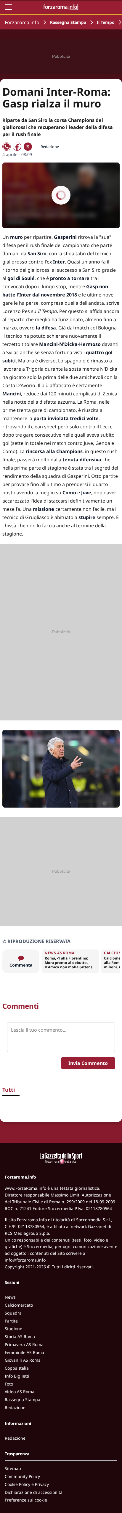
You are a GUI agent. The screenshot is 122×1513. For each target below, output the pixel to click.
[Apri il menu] (8, 7)
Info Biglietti (17, 1376)
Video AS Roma (19, 1391)
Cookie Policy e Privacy (27, 1484)
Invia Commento (88, 1063)
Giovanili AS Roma (23, 1360)
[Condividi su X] (28, 146)
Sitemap (13, 1468)
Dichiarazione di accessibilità (33, 1492)
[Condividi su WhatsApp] (6, 146)
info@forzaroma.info (25, 1260)
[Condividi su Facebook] (17, 146)
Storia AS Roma (20, 1336)
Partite (11, 1321)
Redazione (15, 1407)
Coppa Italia (17, 1368)
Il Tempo (106, 22)
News (10, 1297)
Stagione (13, 1328)
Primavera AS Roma (24, 1344)
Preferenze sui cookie (26, 1500)
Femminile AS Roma (24, 1352)
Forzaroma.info (22, 22)
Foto (9, 1384)
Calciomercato (19, 1305)
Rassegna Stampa (68, 22)
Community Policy (22, 1476)
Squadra (13, 1313)
